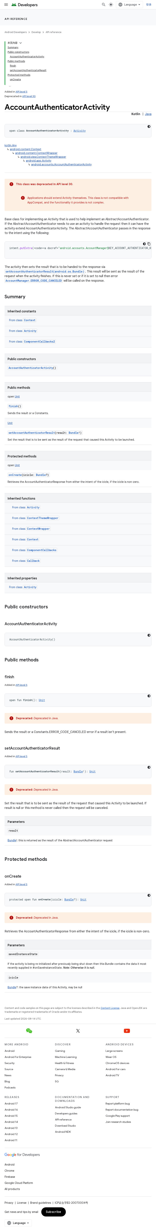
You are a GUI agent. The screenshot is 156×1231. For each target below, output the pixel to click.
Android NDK (63, 1131)
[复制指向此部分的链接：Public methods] (42, 660)
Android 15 (11, 1115)
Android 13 (11, 1128)
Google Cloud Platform (19, 1183)
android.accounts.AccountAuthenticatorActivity (61, 164)
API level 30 (29, 96)
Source (9, 1069)
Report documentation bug (122, 1109)
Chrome (9, 1170)
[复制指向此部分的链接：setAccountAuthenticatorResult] (64, 748)
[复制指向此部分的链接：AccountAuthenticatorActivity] (61, 624)
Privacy (59, 1075)
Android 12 (11, 1134)
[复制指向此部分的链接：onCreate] (25, 876)
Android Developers (16, 32)
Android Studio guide (68, 1107)
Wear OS (111, 1057)
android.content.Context (25, 149)
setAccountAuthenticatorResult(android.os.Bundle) (45, 271)
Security (9, 1063)
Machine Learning (66, 1057)
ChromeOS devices (117, 1063)
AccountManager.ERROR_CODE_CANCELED (34, 280)
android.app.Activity (38, 160)
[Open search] (103, 4)
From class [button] (22, 320)
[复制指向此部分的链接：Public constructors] (52, 607)
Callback (33, 561)
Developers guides (66, 1113)
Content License (110, 1008)
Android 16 (11, 1109)
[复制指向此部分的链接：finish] (18, 677)
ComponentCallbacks (41, 550)
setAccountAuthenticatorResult (32, 433)
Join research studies (118, 1122)
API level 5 (21, 91)
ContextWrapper (38, 528)
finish (13, 406)
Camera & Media (65, 1069)
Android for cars (115, 1069)
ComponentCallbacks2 (39, 341)
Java (148, 114)
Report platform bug (118, 1103)
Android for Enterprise (18, 1057)
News (8, 1075)
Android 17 (11, 1103)
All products (12, 1189)
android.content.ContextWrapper (36, 153)
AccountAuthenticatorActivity (31, 368)
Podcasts (10, 1087)
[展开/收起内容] (20, 43)
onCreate (15, 475)
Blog (7, 1081)
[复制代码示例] (149, 244)
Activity (30, 331)
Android (9, 1051)
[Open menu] (6, 4)
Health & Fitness (64, 1063)
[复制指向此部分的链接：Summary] (29, 297)
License (21, 1202)
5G (57, 1081)
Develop (36, 32)
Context (29, 320)
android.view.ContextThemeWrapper (43, 157)
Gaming (60, 1051)
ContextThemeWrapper (42, 518)
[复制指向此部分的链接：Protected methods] (51, 859)
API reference (16, 19)
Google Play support (118, 1115)
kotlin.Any (11, 145)
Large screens (114, 1051)
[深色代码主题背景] (149, 126)
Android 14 (11, 1122)
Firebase (10, 1177)
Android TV (112, 1075)
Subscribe (53, 1212)
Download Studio (65, 1125)
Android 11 (11, 1140)
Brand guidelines (40, 1202)
